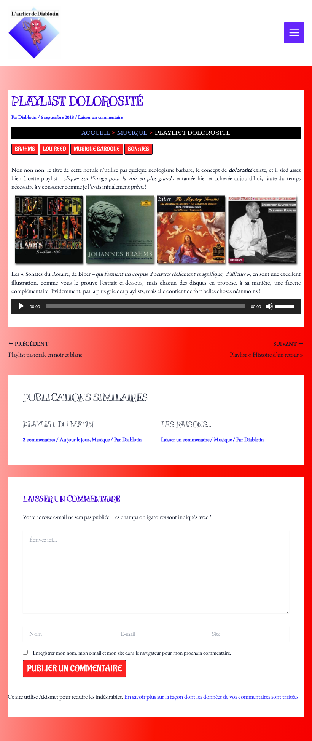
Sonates (138, 149)
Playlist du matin (58, 424)
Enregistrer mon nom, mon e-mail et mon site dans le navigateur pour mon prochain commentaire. (132, 652)
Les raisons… (186, 424)
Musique (101, 439)
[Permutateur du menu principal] (294, 32)
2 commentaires (39, 439)
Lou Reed (54, 149)
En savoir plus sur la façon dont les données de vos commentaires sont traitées (211, 697)
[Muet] (269, 306)
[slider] (286, 305)
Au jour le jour (74, 439)
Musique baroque (97, 149)
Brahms (25, 149)
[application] (156, 306)
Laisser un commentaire (100, 117)
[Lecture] (21, 306)
